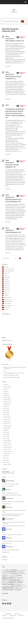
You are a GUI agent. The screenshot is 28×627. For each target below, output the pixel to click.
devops (5, 275)
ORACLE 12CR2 (7, 289)
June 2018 (5, 432)
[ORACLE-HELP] (14, 11)
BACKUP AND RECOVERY (9, 271)
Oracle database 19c (6, 586)
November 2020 (6, 386)
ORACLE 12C (6, 287)
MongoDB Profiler (5, 552)
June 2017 (5, 458)
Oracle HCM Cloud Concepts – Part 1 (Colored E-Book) (13, 541)
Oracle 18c (6, 291)
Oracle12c (21, 577)
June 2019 (5, 408)
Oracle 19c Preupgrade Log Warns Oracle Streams (13, 373)
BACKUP (14, 570)
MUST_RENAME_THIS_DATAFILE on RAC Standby (11, 495)
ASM (7, 570)
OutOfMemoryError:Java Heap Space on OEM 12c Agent (13, 525)
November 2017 (6, 447)
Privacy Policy (21, 615)
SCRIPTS (6, 309)
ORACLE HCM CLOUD (8, 305)
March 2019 (5, 414)
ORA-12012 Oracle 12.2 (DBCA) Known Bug (10, 550)
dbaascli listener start (6, 543)
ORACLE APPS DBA (8, 297)
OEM (16, 575)
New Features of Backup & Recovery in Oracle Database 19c (13, 198)
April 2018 (5, 436)
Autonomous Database (9, 269)
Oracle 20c (6, 295)
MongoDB (6, 279)
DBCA (3, 573)
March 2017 (5, 462)
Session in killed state (6, 503)
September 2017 (6, 451)
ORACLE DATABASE (9, 301)
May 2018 (5, 434)
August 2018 (5, 427)
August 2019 (5, 404)
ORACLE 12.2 (15, 577)
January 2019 (6, 419)
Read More (8, 66)
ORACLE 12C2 (18, 579)
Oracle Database (8, 584)
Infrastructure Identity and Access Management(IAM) (13, 501)
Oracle (19, 575)
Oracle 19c (6, 293)
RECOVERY (5, 590)
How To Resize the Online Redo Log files (11, 377)
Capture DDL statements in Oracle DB (11, 375)
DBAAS (18, 572)
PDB (15, 588)
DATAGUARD (7, 273)
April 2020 (5, 393)
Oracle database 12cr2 (19, 584)
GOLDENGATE (7, 277)
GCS (8, 573)
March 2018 (5, 438)
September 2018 (6, 425)
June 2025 (5, 384)
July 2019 (5, 406)
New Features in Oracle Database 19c (13, 230)
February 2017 (6, 464)
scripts (14, 589)
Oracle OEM (23, 586)
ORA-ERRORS (7, 283)
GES (10, 573)
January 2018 (6, 442)
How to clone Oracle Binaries (8, 486)
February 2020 (6, 397)
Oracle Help (5, 593)
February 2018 (6, 440)
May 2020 (5, 391)
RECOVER (21, 588)
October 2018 (6, 423)
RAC (17, 588)
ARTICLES (6, 267)
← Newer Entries (5, 258)
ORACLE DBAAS (7, 303)
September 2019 (6, 401)
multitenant (4, 575)
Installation (23, 573)
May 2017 (5, 460)
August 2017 (5, 453)
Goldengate (14, 573)
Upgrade (19, 590)
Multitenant (6, 281)
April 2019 (5, 412)
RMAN (11, 590)
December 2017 (6, 445)
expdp (5, 573)
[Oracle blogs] (9, 360)
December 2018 (6, 421)
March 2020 (5, 395)
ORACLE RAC (7, 307)
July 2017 (5, 455)
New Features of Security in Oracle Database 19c (12, 163)
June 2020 (5, 389)
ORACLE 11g (6, 577)
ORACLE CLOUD (7, 299)
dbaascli (22, 572)
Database (4, 572)
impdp (19, 573)
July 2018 (5, 430)
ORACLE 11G (7, 285)
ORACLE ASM (5, 582)
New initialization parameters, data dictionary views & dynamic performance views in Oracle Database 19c (15, 111)
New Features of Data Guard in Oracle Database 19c (13, 75)
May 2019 (5, 410)
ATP (9, 570)
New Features (10, 575)
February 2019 (6, 417)
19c (2, 570)
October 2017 (6, 449)
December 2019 (6, 399)
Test (4, 370)
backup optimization (21, 570)
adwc (5, 570)
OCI (14, 575)
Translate (12, 473)
